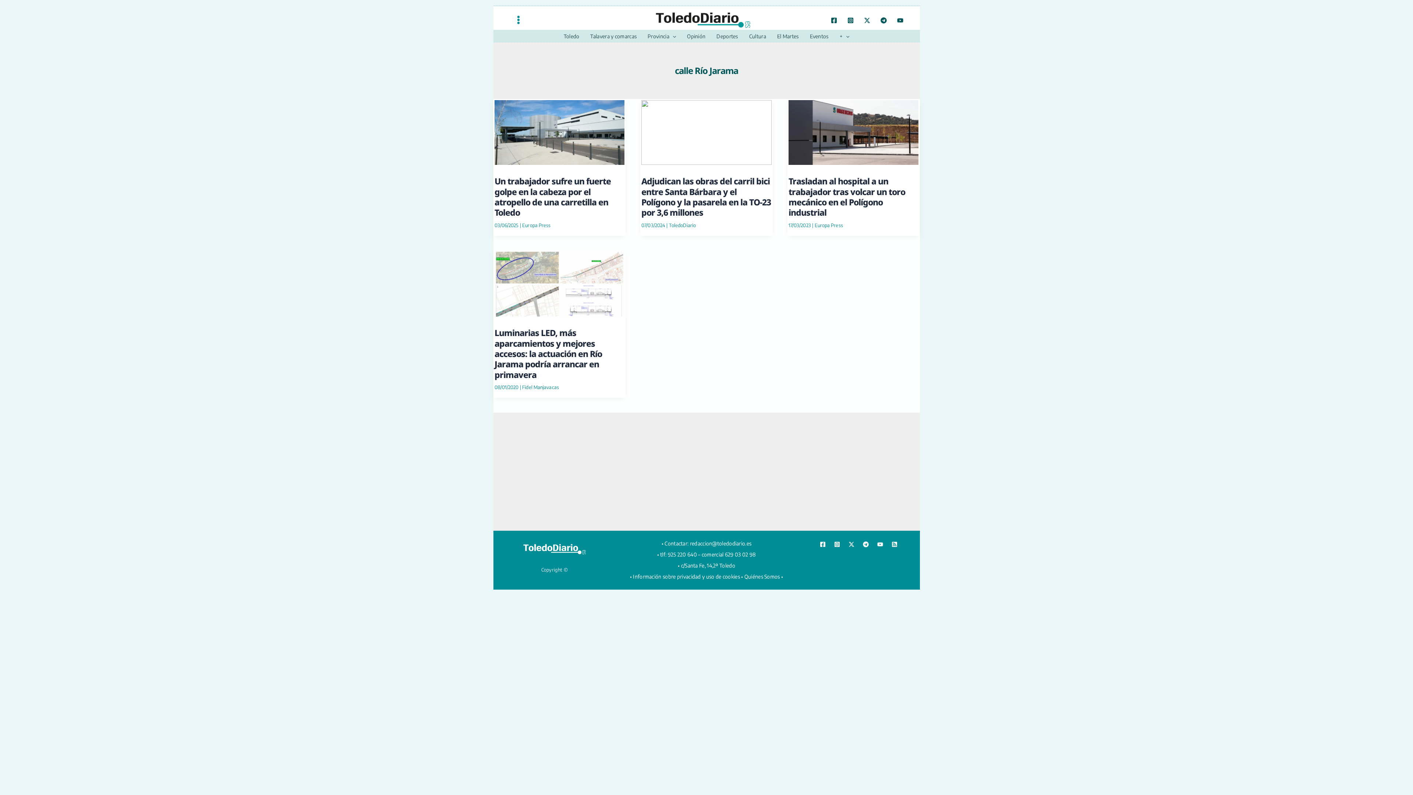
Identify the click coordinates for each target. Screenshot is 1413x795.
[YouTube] (900, 20)
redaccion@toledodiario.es (721, 543)
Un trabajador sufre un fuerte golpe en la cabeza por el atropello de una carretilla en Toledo (553, 196)
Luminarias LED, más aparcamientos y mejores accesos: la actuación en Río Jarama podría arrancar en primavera (548, 353)
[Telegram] (884, 20)
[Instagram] (851, 20)
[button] (672, 36)
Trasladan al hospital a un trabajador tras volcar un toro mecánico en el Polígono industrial (847, 196)
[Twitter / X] (867, 20)
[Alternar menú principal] (518, 19)
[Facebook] (834, 20)
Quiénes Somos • (763, 576)
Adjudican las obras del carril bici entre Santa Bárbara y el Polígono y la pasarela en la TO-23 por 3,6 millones (706, 196)
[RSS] (894, 544)
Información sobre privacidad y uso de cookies (686, 576)
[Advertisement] (706, 471)
